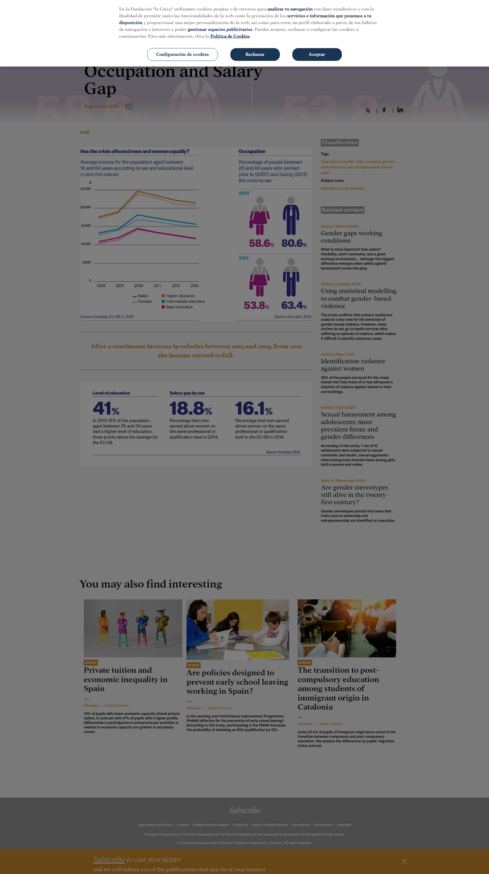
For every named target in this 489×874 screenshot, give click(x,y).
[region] (244, 33)
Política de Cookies (230, 36)
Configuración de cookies (182, 54)
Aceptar (317, 54)
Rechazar (255, 54)
